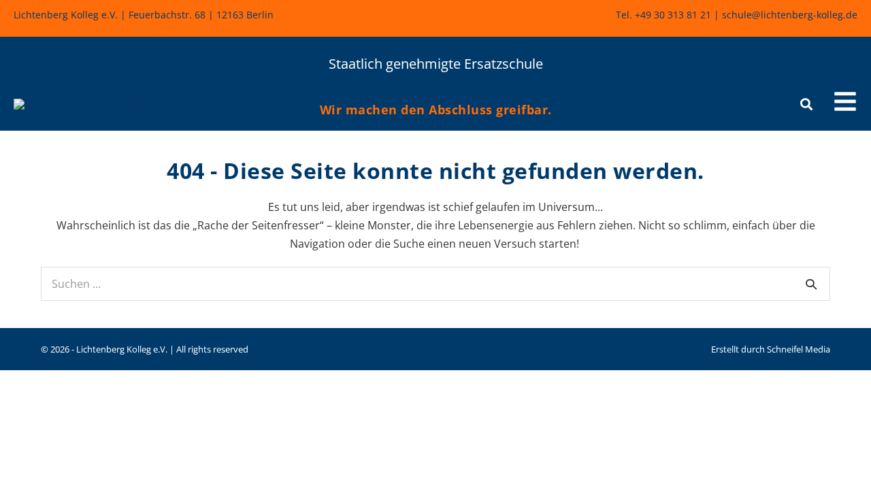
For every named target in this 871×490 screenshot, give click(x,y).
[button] (845, 103)
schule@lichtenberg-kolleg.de (789, 14)
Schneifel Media (798, 349)
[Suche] (811, 284)
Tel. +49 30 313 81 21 (663, 14)
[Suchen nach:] (435, 283)
